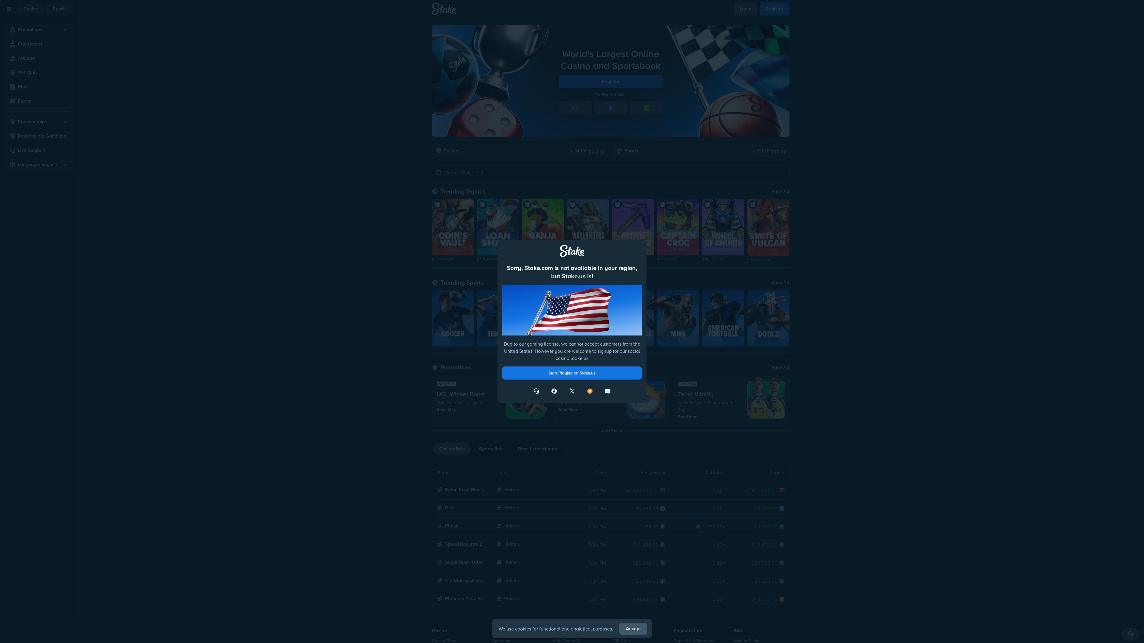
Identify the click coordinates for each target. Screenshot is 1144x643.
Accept (633, 628)
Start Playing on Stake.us (572, 373)
